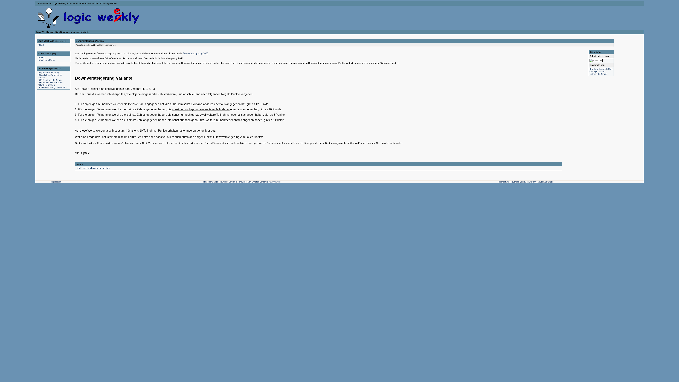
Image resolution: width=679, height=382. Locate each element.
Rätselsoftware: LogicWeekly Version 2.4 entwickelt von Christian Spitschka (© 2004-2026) (242, 182)
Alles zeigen (60, 41)
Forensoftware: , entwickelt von (525, 182)
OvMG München (47, 85)
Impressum (56, 182)
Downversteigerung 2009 (195, 53)
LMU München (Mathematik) (52, 87)
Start (41, 45)
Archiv (54, 32)
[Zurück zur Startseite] (88, 27)
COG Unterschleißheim (50, 80)
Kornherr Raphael (598, 69)
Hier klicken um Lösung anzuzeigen (93, 168)
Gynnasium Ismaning (49, 72)
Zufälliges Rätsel (47, 60)
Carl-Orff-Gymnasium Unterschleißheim (601, 71)
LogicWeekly (42, 32)
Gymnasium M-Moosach (51, 82)
